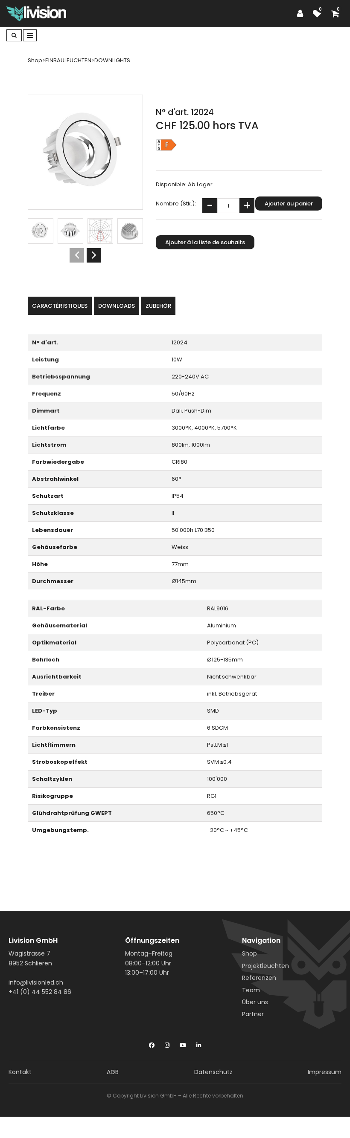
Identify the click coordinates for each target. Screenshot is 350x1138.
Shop (249, 953)
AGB (113, 1072)
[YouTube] (183, 1043)
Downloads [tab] (116, 306)
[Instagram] (167, 1043)
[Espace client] (302, 13)
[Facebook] (152, 1043)
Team (251, 990)
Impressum (324, 1072)
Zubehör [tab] (158, 306)
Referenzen (259, 977)
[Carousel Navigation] (85, 255)
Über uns (255, 1002)
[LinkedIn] (198, 1043)
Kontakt (20, 1072)
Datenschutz (213, 1072)
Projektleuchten (265, 966)
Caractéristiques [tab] (60, 306)
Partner (253, 1014)
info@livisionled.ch (36, 982)
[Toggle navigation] (30, 35)
